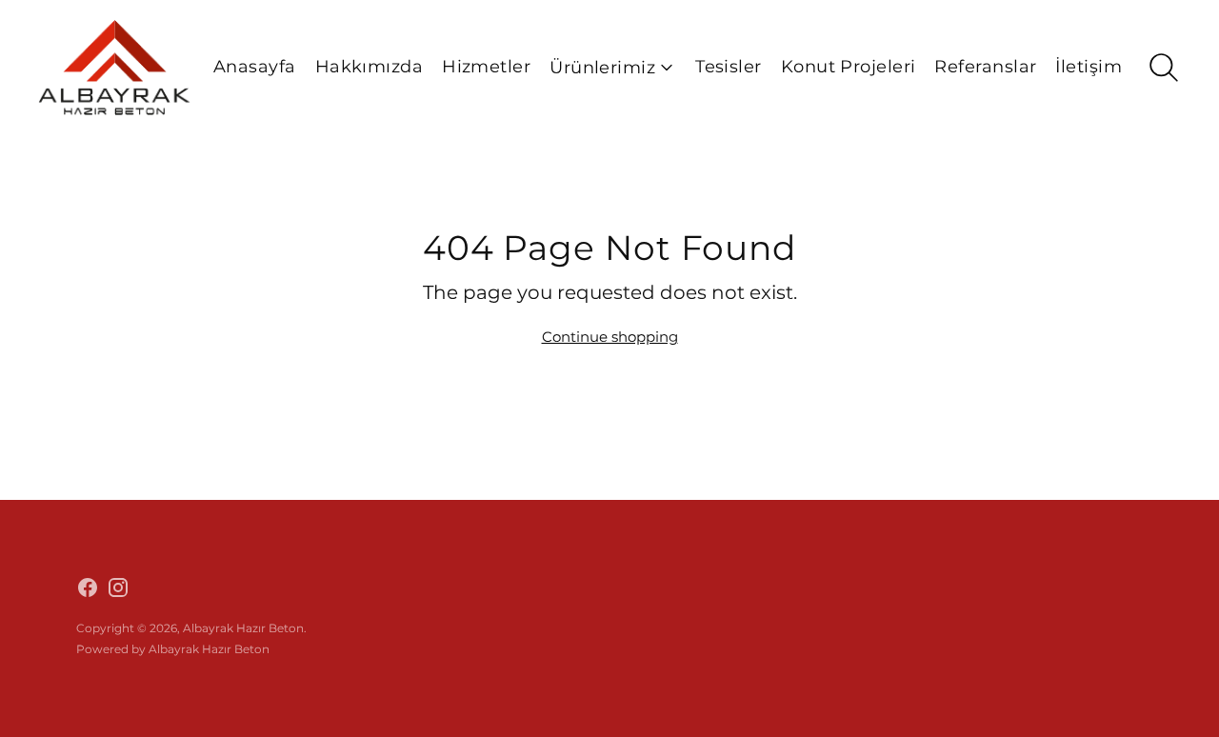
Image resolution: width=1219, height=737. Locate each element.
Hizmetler (486, 66)
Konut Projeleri (848, 66)
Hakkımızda (369, 66)
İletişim (1088, 66)
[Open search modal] (1163, 67)
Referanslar (985, 66)
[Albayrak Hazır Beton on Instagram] (118, 590)
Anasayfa (254, 66)
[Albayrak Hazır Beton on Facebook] (87, 590)
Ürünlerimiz (602, 67)
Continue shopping (610, 337)
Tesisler (728, 66)
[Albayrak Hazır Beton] (114, 67)
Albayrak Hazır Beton (243, 628)
